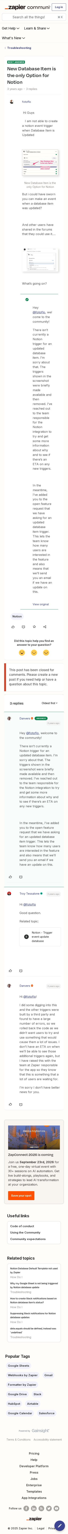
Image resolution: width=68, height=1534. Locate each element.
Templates (34, 1491)
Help (34, 1460)
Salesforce (47, 1413)
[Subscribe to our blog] (41, 1508)
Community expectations (28, 1239)
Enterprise (34, 1485)
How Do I (16, 1277)
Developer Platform (34, 1466)
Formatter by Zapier (22, 1384)
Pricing (34, 1453)
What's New (11, 38)
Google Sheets (18, 1365)
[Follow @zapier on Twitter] (49, 1508)
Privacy (53, 1528)
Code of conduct (22, 1226)
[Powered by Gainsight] (34, 1432)
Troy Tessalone (29, 893)
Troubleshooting (19, 48)
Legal (40, 1528)
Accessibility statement (48, 1439)
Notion (17, 616)
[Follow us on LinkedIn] (34, 1508)
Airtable (32, 1403)
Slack (37, 1394)
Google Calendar (20, 1413)
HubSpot (14, 1403)
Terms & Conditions (18, 1439)
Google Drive (17, 1394)
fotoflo (26, 102)
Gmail (48, 1375)
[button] (59, 7)
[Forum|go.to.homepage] (26, 7)
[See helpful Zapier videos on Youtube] (56, 1508)
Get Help (9, 28)
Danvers (24, 718)
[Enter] (6, 17)
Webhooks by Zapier (23, 1375)
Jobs (34, 1479)
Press (34, 1472)
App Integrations (34, 1498)
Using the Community (25, 1232)
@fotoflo (39, 312)
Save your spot (21, 1195)
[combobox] (34, 17)
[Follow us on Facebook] (26, 1508)
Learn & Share (35, 28)
